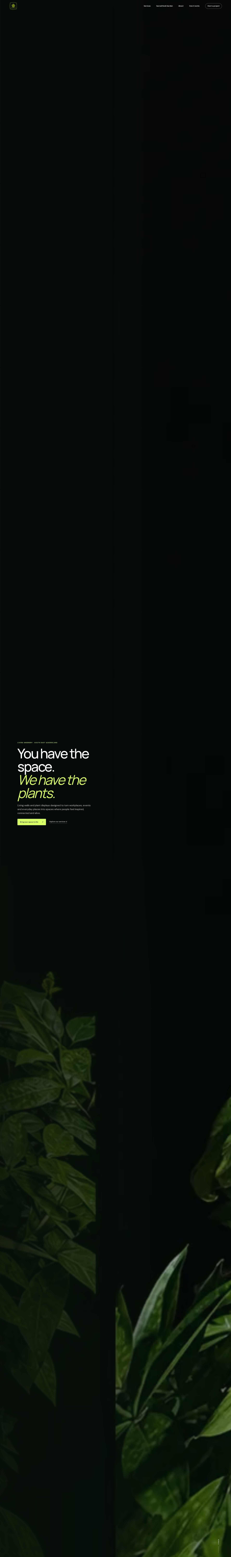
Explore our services (58, 822)
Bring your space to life (31, 822)
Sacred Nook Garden (164, 6)
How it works (194, 6)
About (180, 6)
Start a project (214, 6)
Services (147, 6)
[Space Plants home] (13, 6)
